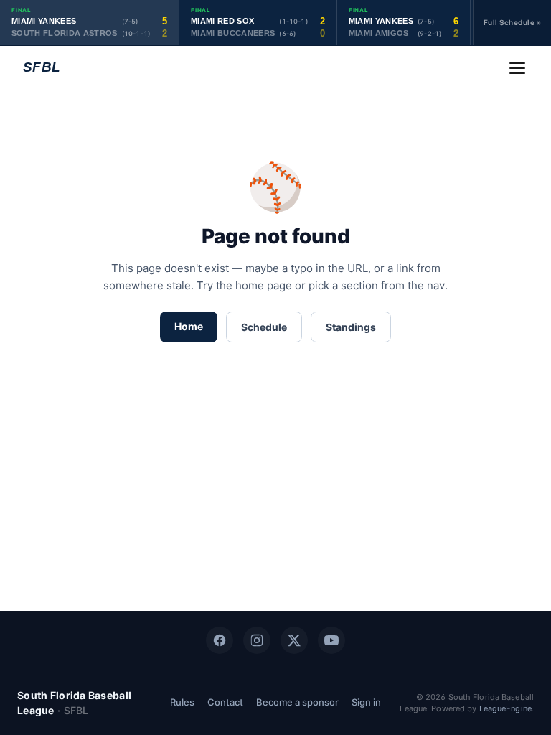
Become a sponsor (297, 702)
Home (188, 326)
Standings (351, 327)
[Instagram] (256, 640)
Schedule (264, 327)
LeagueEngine (505, 708)
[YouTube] (331, 640)
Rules (182, 702)
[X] (294, 640)
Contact (225, 702)
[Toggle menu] (517, 68)
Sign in (366, 702)
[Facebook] (219, 640)
